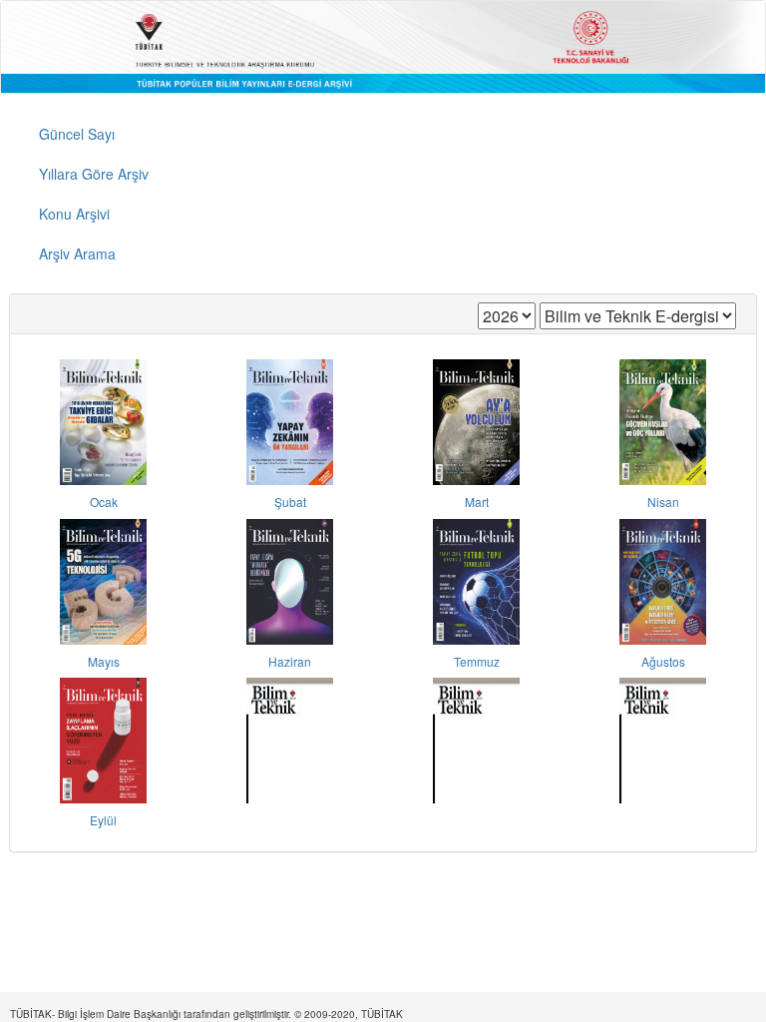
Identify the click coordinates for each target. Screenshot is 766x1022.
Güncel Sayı (77, 134)
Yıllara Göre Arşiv (94, 174)
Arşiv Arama (77, 253)
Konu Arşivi (74, 214)
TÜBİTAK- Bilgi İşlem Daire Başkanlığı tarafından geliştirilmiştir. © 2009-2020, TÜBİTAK (206, 1014)
